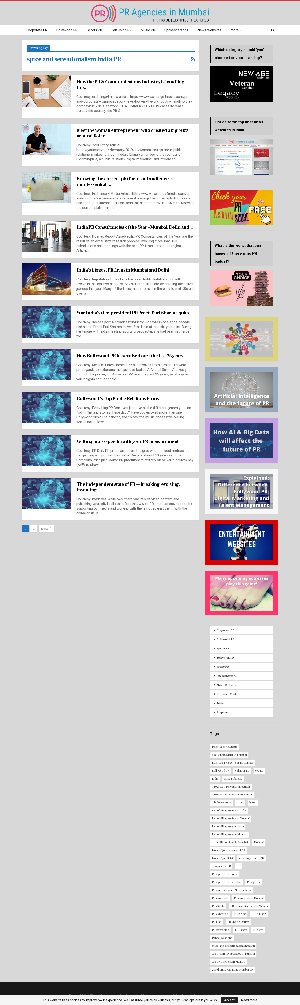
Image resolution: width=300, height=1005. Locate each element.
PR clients (218, 906)
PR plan (216, 922)
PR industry (259, 914)
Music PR (148, 30)
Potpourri (223, 712)
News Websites (209, 30)
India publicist (233, 778)
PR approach (220, 898)
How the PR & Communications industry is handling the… (130, 85)
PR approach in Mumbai (249, 898)
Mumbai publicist (222, 858)
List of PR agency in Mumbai (229, 834)
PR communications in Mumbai (249, 906)
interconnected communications (232, 794)
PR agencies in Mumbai (226, 882)
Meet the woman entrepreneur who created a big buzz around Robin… (132, 133)
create (259, 771)
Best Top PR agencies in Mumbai (232, 763)
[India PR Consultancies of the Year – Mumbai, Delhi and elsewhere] (46, 236)
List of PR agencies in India (229, 810)
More (235, 30)
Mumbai (259, 842)
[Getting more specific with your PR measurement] (46, 450)
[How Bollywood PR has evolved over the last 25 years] (46, 364)
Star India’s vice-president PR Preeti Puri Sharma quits (133, 313)
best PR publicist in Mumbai (229, 755)
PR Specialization (238, 922)
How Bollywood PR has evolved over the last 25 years (130, 356)
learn (240, 802)
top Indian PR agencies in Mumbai (233, 954)
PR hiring (240, 914)
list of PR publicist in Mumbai (230, 842)
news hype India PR (251, 858)
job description (221, 802)
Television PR (121, 30)
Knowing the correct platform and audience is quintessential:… (125, 182)
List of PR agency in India (228, 826)
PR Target (241, 930)
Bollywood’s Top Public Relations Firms (118, 399)
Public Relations (222, 938)
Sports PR (94, 30)
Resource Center (228, 694)
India (215, 778)
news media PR (221, 866)
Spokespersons (176, 30)
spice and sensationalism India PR (233, 946)
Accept (229, 1000)
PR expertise (220, 914)
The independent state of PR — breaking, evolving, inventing (128, 487)
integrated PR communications (231, 786)
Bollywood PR (67, 30)
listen (252, 802)
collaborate (242, 771)
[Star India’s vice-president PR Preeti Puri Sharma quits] (46, 322)
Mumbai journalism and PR (228, 850)
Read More (249, 1000)
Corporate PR (36, 30)
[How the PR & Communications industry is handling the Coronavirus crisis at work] (46, 91)
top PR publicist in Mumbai (228, 962)
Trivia (220, 703)
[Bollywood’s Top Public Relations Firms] (46, 407)
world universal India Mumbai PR (232, 970)
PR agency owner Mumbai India (231, 890)
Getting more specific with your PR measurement (128, 441)
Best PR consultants (224, 747)
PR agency (253, 882)
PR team (258, 930)
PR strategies (220, 930)
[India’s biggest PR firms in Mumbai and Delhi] (46, 279)
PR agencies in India (225, 874)
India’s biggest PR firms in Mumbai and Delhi (123, 270)
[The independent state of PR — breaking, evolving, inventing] (46, 493)
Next (45, 528)
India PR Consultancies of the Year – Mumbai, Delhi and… (135, 227)
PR (238, 866)
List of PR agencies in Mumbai (231, 818)
